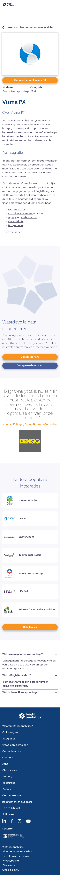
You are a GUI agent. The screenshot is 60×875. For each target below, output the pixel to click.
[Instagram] (19, 822)
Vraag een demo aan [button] (30, 365)
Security (7, 776)
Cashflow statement (20, 213)
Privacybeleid (10, 861)
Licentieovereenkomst (16, 856)
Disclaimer (8, 865)
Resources (8, 783)
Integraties (8, 739)
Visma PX (8, 121)
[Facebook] (12, 822)
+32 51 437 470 (11, 808)
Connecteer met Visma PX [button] (30, 80)
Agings (12, 217)
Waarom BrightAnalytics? (17, 726)
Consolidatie (15, 221)
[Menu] (56, 5)
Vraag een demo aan (15, 745)
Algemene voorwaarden (17, 851)
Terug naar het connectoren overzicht (29, 27)
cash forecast (29, 217)
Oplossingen (10, 732)
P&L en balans (16, 210)
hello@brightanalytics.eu (17, 802)
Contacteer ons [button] (30, 357)
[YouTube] (28, 822)
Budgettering (16, 225)
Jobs (5, 764)
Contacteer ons (11, 751)
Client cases (9, 770)
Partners (7, 789)
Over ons (8, 758)
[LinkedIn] (4, 822)
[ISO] (13, 838)
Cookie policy (10, 870)
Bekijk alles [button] (30, 627)
